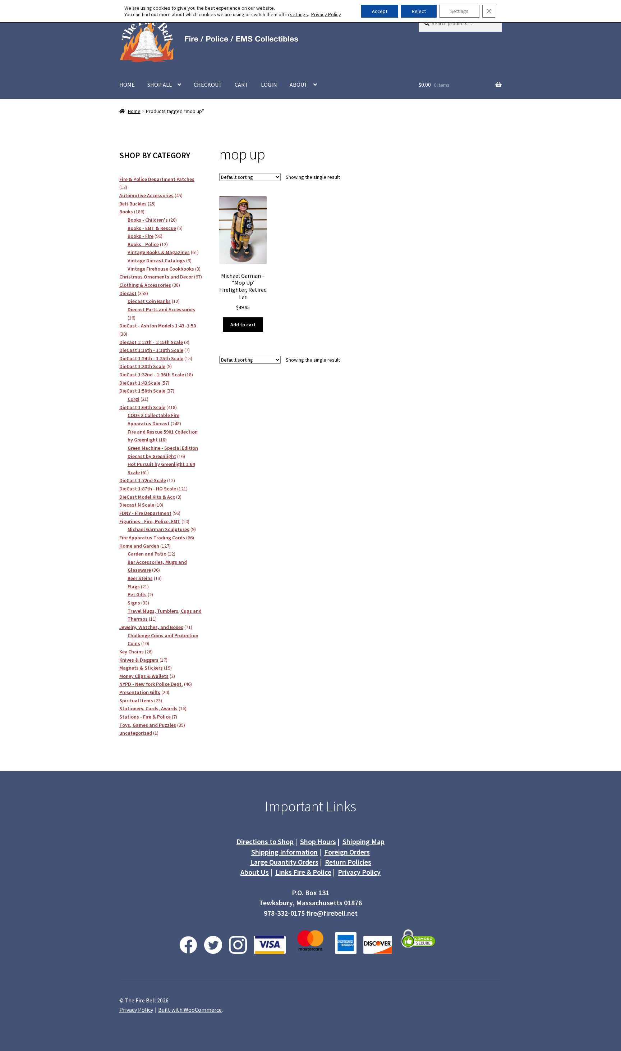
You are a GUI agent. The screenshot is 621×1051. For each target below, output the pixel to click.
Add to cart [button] (243, 324)
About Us (254, 871)
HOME (127, 84)
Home (134, 111)
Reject (419, 11)
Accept (379, 11)
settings (299, 14)
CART (241, 84)
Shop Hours (318, 841)
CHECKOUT (208, 84)
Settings (459, 11)
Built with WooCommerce (190, 1009)
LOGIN (269, 84)
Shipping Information (284, 851)
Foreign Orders (347, 851)
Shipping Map (363, 841)
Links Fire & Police (303, 871)
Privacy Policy (359, 871)
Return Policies (348, 861)
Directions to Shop (265, 841)
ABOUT (299, 84)
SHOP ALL (159, 84)
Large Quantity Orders (284, 861)
